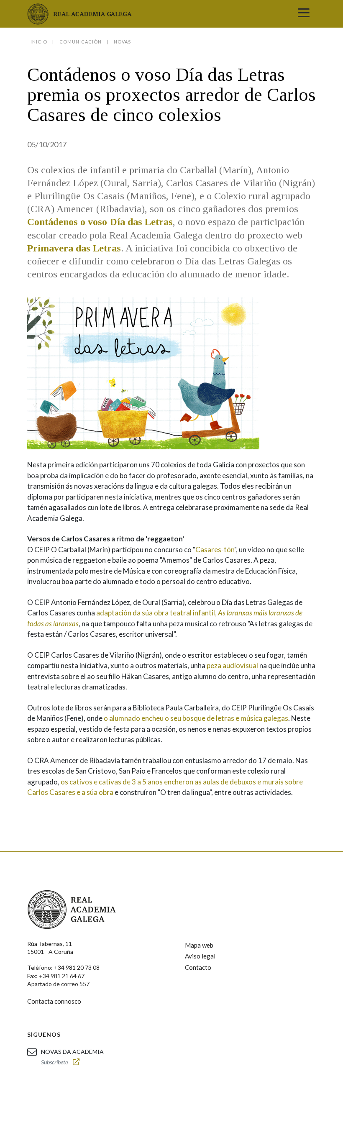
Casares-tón (214, 549)
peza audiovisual (232, 665)
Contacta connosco (54, 1001)
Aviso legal (200, 956)
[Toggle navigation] (304, 14)
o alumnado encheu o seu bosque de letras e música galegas (196, 718)
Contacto (198, 967)
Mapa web (199, 945)
